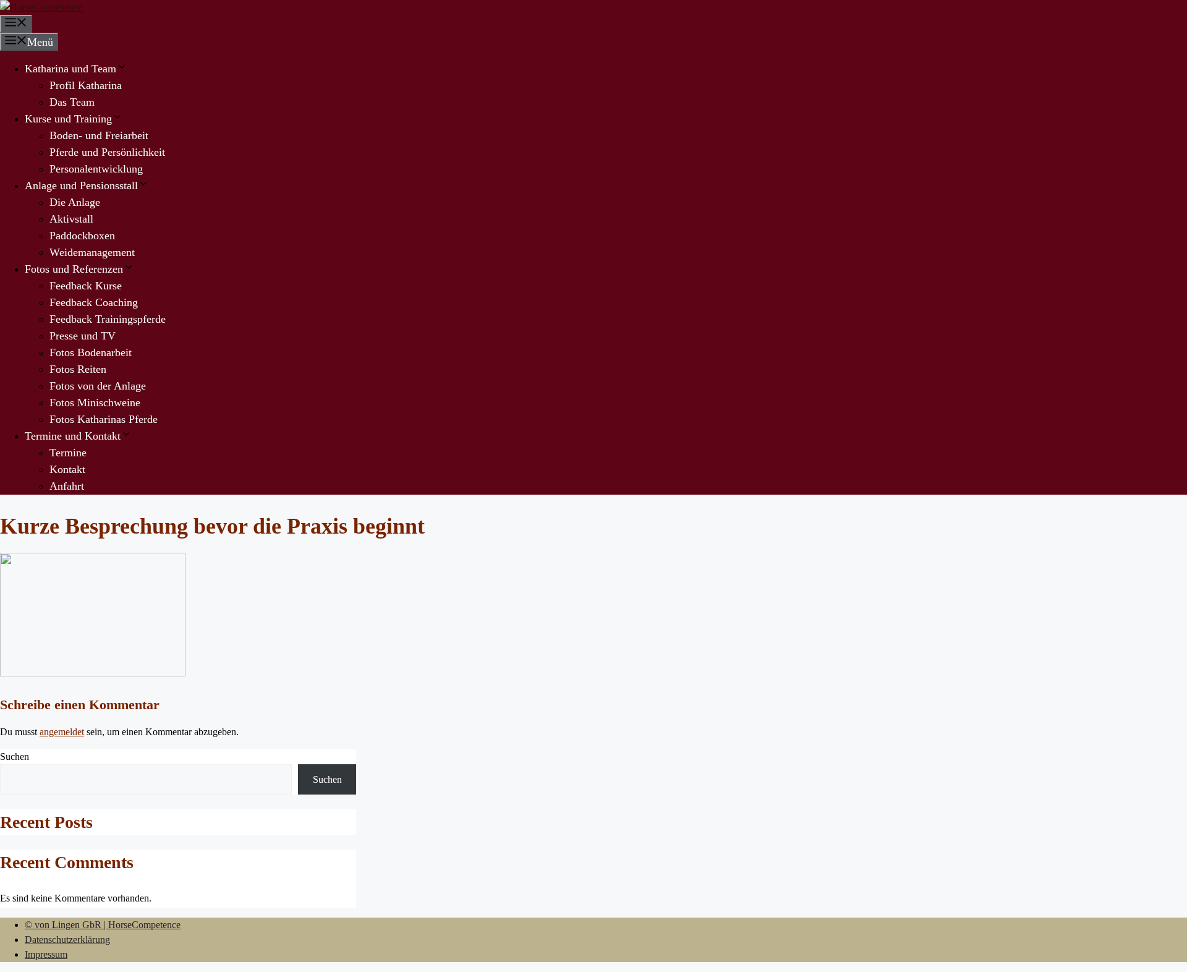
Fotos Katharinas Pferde (103, 419)
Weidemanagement (92, 252)
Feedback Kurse (85, 285)
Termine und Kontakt (73, 436)
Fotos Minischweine (94, 402)
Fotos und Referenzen (74, 269)
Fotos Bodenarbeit (90, 352)
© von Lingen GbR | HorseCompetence (103, 924)
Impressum (46, 954)
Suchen (14, 756)
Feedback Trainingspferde (107, 319)
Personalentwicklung (96, 169)
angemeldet (62, 732)
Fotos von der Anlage (97, 386)
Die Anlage (74, 202)
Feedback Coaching (93, 302)
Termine (68, 452)
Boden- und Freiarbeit (98, 135)
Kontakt (67, 469)
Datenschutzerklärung (67, 939)
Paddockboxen (82, 235)
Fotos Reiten (77, 369)
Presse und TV (82, 336)
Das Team (72, 102)
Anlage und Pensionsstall (81, 185)
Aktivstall (71, 219)
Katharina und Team (70, 68)
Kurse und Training (68, 119)
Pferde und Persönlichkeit (107, 152)
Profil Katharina (85, 85)
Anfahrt (66, 486)
